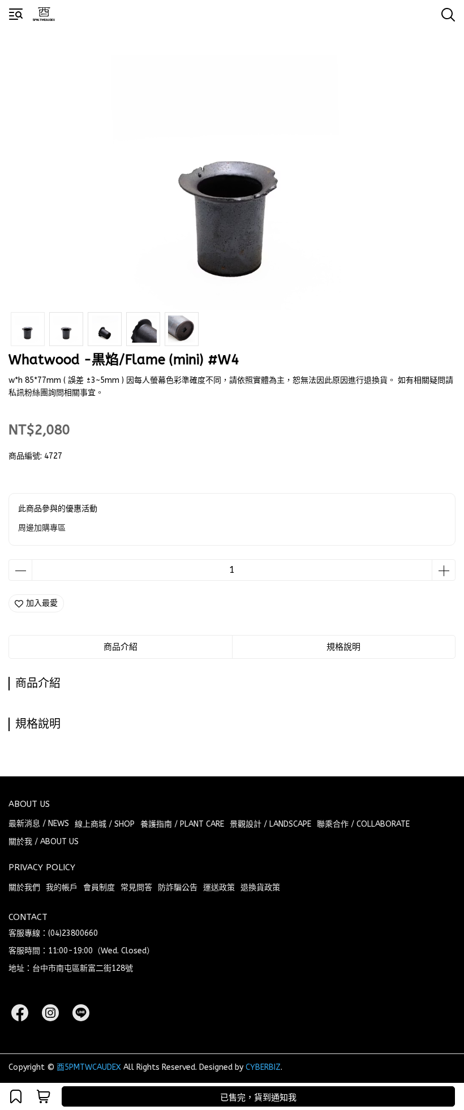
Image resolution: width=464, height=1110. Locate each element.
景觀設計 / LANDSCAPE (270, 824)
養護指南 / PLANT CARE (182, 824)
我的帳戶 (62, 887)
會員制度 (99, 887)
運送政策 (219, 887)
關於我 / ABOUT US (43, 841)
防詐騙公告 (177, 887)
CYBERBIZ (263, 1067)
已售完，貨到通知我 (258, 1097)
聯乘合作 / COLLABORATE (363, 824)
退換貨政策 (260, 887)
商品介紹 (121, 647)
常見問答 (136, 887)
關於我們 (24, 887)
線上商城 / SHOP (105, 824)
